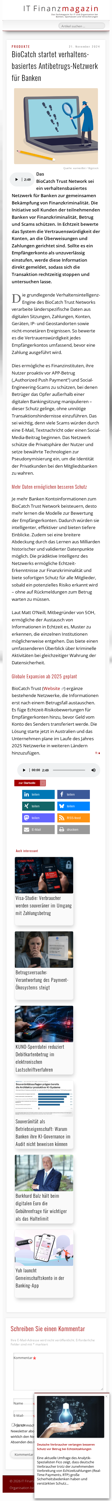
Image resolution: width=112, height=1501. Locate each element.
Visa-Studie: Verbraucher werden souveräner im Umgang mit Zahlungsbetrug (44, 905)
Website (51, 688)
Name (25, 1404)
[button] (38, 794)
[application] (22, 179)
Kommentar (25, 1358)
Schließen (106, 1396)
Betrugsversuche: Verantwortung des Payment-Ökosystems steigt (42, 980)
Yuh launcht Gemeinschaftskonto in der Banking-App (40, 1278)
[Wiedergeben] (16, 179)
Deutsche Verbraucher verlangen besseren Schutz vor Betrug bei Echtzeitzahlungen (66, 1446)
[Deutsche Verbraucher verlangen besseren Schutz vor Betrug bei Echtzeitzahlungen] (70, 1417)
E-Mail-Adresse (25, 1419)
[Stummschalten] (93, 770)
